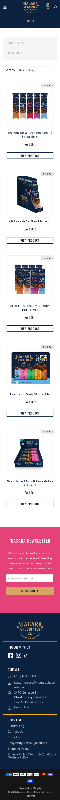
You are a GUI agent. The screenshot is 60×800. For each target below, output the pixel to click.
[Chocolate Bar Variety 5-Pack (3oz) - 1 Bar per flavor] (30, 106)
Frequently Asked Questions (27, 743)
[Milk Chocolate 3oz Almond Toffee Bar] (30, 194)
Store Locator (17, 737)
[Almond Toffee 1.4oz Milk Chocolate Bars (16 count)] (30, 453)
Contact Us (22, 707)
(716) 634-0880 (25, 676)
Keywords (15, 53)
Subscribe (28, 591)
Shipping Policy (18, 749)
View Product (30, 156)
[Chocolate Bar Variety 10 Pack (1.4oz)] (30, 367)
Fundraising (16, 726)
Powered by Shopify (30, 788)
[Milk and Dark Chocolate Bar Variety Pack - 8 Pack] (30, 279)
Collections (17, 43)
